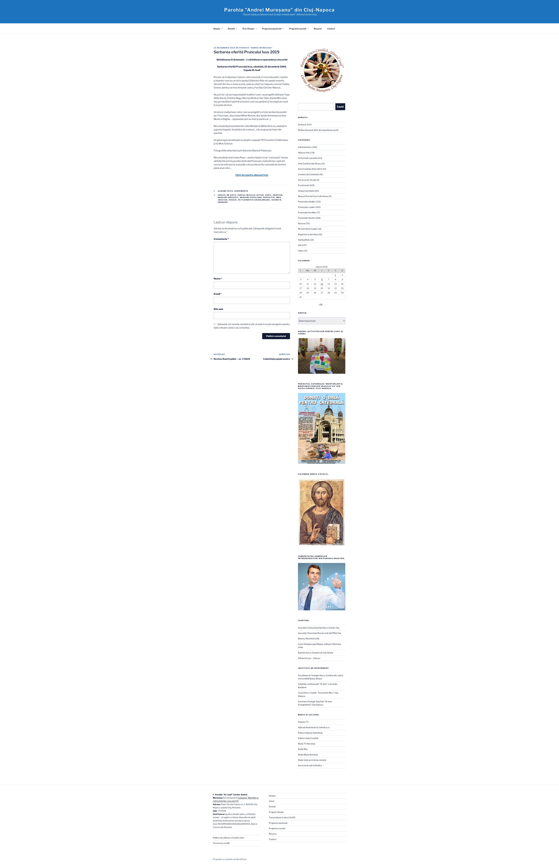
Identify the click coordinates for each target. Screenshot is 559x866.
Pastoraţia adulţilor (307, 201)
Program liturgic (276, 812)
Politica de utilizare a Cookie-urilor (228, 837)
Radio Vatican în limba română (312, 760)
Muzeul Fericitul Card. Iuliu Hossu (313, 196)
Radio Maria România (308, 754)
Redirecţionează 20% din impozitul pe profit (318, 130)
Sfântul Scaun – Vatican (309, 658)
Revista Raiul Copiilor (307, 229)
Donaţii (231, 28)
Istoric (272, 801)
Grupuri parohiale (306, 191)
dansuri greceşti (228, 197)
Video (300, 250)
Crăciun (278, 195)
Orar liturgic (248, 28)
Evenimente (241, 191)
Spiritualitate (304, 239)
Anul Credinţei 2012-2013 (310, 169)
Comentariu (221, 239)
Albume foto (225, 191)
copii (268, 195)
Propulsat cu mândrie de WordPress (229, 859)
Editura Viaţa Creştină (308, 738)
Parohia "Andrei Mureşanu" (256, 48)
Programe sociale (297, 28)
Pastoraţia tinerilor (306, 218)
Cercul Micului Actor (251, 195)
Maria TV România (306, 743)
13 (322, 284)
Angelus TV (303, 722)
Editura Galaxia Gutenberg (310, 733)
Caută (340, 106)
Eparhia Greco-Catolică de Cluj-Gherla (315, 652)
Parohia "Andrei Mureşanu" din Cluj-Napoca (279, 10)
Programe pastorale (272, 28)
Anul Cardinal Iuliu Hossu (309, 163)
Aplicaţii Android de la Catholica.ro (314, 727)
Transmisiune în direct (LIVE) (282, 817)
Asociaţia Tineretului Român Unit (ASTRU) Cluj (319, 633)
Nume (218, 278)
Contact (331, 28)
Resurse (318, 28)
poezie (233, 200)
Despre (216, 28)
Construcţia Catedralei (308, 174)
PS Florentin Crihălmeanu (254, 200)
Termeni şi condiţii (221, 843)
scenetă (276, 200)
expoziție (269, 197)
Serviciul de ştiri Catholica (310, 765)
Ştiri (300, 245)
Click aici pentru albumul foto (251, 175)
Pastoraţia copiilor (306, 207)
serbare (223, 202)
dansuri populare (251, 197)
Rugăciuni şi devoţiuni (308, 234)
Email (218, 294)
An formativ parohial (307, 158)
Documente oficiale (307, 180)
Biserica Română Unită (308, 638)
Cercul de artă (227, 195)
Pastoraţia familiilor (307, 212)
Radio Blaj (302, 749)
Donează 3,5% (305, 124)
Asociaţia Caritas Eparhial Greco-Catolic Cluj (318, 627)
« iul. (321, 304)
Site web (218, 309)
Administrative (305, 147)
